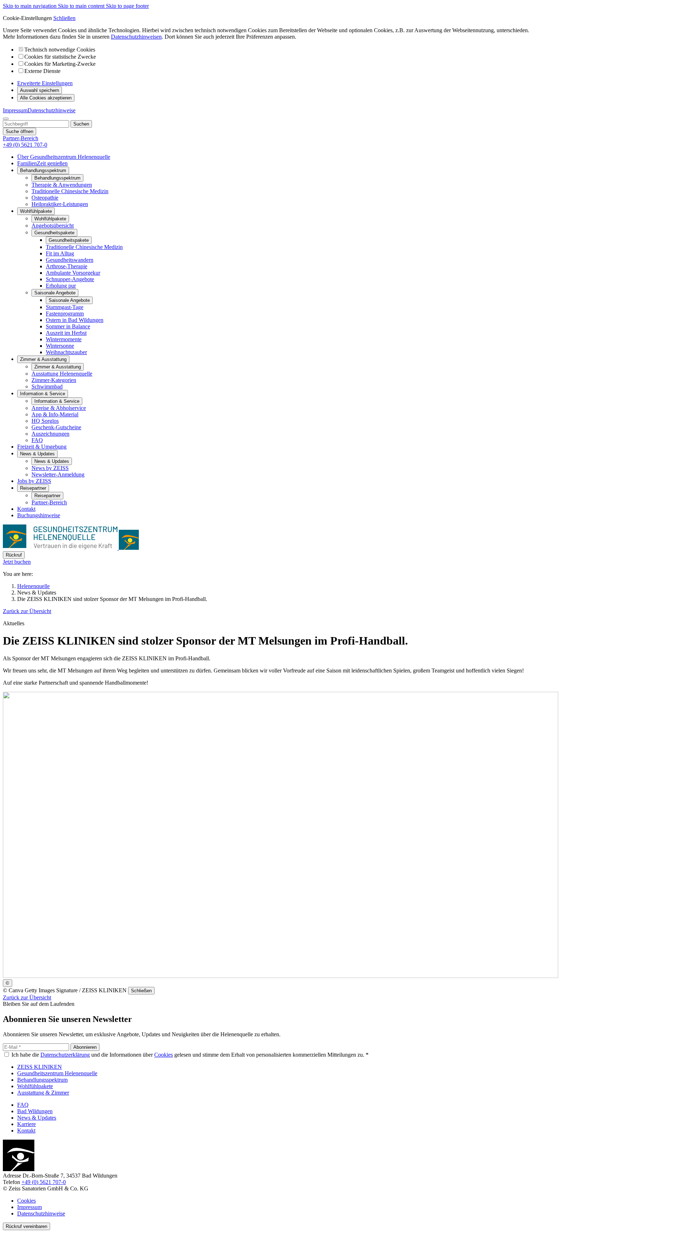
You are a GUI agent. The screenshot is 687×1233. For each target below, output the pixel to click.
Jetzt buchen (17, 562)
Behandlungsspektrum (57, 178)
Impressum (15, 110)
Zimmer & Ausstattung (57, 367)
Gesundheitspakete (69, 240)
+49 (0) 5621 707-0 (43, 1182)
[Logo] (71, 548)
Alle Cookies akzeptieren (46, 98)
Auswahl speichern (39, 90)
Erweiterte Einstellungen (45, 83)
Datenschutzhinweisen (136, 37)
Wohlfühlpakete (50, 218)
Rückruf (14, 555)
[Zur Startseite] (18, 1169)
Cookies (163, 1055)
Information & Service (56, 401)
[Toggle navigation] (6, 119)
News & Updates (51, 461)
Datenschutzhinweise (51, 110)
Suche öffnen (19, 131)
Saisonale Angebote (69, 300)
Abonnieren (85, 1047)
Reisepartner (47, 495)
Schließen (64, 18)
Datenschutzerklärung (65, 1055)
